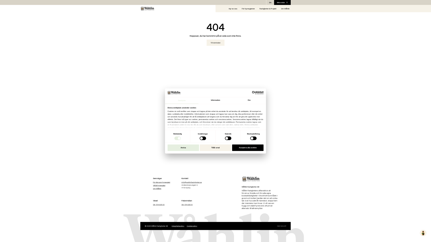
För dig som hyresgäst (161, 182)
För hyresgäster (248, 9)
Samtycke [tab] (182, 100)
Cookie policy (192, 226)
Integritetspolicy (178, 226)
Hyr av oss (233, 9)
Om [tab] (249, 100)
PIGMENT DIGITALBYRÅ (281, 226)
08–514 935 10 (187, 204)
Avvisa (183, 148)
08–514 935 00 (159, 204)
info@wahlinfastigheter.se (191, 182)
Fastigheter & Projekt (267, 9)
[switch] (203, 138)
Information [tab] (215, 100)
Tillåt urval (215, 148)
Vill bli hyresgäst (159, 185)
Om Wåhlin (285, 9)
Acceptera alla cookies (248, 148)
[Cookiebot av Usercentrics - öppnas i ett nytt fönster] (254, 92)
